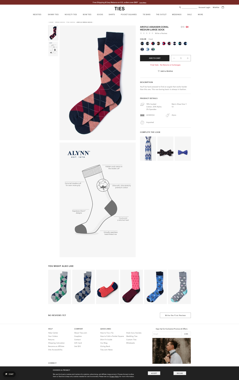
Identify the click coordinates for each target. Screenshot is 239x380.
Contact (77, 339)
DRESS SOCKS (60, 22)
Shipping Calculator (56, 343)
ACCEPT (154, 373)
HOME (51, 22)
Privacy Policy (114, 376)
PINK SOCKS (70, 22)
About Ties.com (80, 333)
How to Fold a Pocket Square (112, 336)
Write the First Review (175, 315)
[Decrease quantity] (174, 58)
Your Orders (53, 336)
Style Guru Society (133, 333)
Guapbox (78, 336)
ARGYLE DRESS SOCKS (84, 22)
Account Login (205, 7)
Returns (51, 339)
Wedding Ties (131, 336)
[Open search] (180, 7)
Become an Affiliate (56, 346)
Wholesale (130, 343)
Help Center (53, 333)
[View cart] (223, 7)
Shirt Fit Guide (106, 339)
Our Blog (103, 343)
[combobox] (189, 7)
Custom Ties (131, 339)
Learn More (142, 2)
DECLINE (180, 373)
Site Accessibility (55, 350)
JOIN (186, 334)
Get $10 (77, 346)
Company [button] (78, 329)
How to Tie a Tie (106, 333)
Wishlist (216, 7)
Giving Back (105, 346)
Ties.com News (106, 350)
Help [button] (50, 329)
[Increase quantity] (188, 58)
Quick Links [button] (105, 329)
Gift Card (78, 343)
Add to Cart (154, 58)
